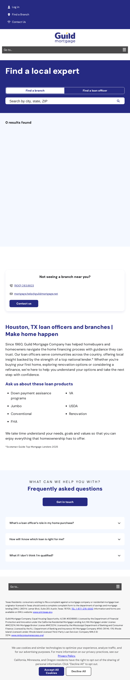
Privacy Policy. (66, 656)
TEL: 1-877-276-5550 (82, 608)
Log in (15, 7)
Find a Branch (20, 14)
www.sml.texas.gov (42, 612)
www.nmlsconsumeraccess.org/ (27, 635)
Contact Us (19, 22)
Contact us (23, 303)
